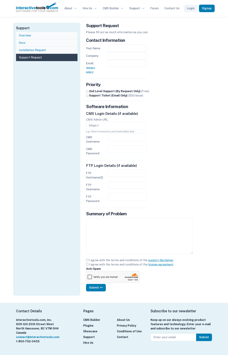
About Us (123, 320)
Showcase (90, 331)
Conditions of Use (129, 331)
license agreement (160, 264)
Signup (207, 8)
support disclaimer (160, 260)
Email (90, 67)
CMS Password (92, 151)
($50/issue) (116, 95)
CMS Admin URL (97, 119)
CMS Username (93, 139)
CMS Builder (111, 8)
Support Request (30, 57)
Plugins (88, 325)
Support (134, 8)
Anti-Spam (93, 268)
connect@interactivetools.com (37, 337)
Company (92, 56)
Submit (204, 337)
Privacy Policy (126, 325)
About (68, 8)
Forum (154, 8)
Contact (122, 337)
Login (191, 8)
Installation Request (32, 50)
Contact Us (172, 8)
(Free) (119, 91)
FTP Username (93, 187)
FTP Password (92, 199)
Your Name (93, 48)
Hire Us (87, 8)
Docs (22, 42)
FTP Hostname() (94, 175)
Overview (25, 35)
